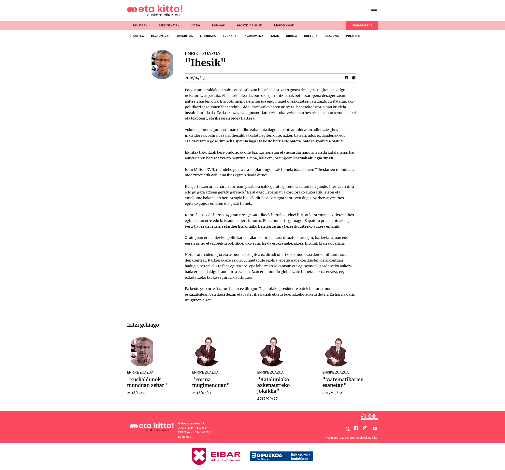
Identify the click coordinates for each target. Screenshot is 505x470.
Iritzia (195, 25)
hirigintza (184, 35)
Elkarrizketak (169, 25)
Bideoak (218, 25)
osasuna (332, 35)
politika (353, 35)
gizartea (136, 35)
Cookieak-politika (366, 437)
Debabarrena (362, 25)
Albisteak (140, 25)
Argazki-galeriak (249, 25)
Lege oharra (347, 437)
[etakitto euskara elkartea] (154, 10)
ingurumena (253, 35)
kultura (311, 35)
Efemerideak (284, 25)
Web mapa (331, 437)
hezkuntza (160, 35)
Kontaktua (184, 436)
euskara (230, 35)
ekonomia (208, 35)
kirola (291, 35)
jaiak (274, 35)
